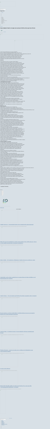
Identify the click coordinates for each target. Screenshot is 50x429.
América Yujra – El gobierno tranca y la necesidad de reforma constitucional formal (17, 332)
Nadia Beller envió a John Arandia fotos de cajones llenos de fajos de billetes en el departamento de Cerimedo (18, 278)
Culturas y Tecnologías (4, 20)
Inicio (2, 420)
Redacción (2, 207)
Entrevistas (3, 422)
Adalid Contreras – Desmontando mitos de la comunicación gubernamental (16, 224)
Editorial (2, 17)
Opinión (2, 12)
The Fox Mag (10, 418)
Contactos (3, 423)
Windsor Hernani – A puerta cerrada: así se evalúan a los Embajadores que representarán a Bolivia (16, 350)
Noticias (1, 26)
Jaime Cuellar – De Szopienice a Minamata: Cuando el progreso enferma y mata (17, 260)
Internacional (3, 22)
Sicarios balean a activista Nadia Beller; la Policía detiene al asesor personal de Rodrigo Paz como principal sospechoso (17, 313)
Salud (2, 23)
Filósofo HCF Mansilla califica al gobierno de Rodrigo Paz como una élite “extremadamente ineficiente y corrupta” (16, 386)
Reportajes (3, 21)
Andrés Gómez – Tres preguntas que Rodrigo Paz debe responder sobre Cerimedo (18, 295)
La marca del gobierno (5, 368)
